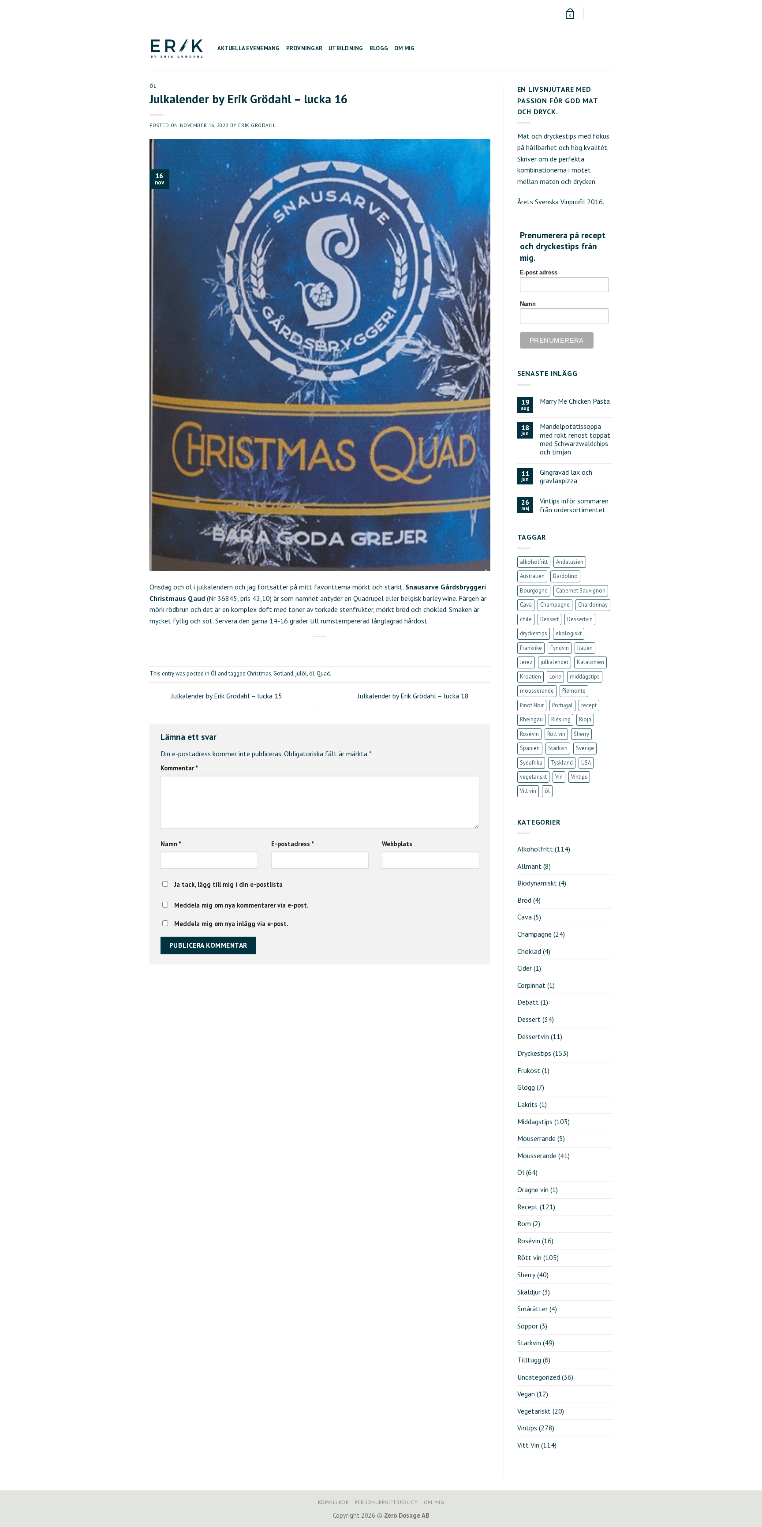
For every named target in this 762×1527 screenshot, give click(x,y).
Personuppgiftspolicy (386, 1502)
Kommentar (179, 768)
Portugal (562, 705)
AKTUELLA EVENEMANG (248, 48)
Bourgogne (534, 590)
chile (526, 619)
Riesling (561, 719)
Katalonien (590, 662)
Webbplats (397, 844)
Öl (152, 86)
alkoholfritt (534, 562)
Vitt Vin (528, 1445)
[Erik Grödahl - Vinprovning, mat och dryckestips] (176, 48)
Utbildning (346, 48)
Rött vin (556, 734)
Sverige (585, 748)
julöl (301, 673)
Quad (323, 673)
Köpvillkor (333, 1502)
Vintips (579, 776)
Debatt (528, 1002)
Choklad (529, 951)
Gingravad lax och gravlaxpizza (566, 476)
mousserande (537, 690)
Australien (532, 576)
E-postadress (292, 844)
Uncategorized (538, 1377)
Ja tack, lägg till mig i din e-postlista (227, 884)
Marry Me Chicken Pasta (575, 401)
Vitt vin (528, 791)
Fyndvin (559, 648)
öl (311, 673)
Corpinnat (531, 985)
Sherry (581, 734)
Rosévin (529, 734)
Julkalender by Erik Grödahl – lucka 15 (225, 695)
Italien (585, 648)
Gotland (283, 673)
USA (586, 762)
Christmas (259, 673)
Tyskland (562, 762)
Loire (555, 676)
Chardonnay (593, 604)
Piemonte (574, 690)
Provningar (304, 48)
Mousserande (537, 1155)
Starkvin (558, 748)
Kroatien (530, 676)
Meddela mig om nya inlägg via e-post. (231, 923)
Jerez (526, 662)
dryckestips (533, 633)
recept (589, 705)
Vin (559, 776)
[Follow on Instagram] (599, 13)
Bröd (524, 900)
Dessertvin (580, 619)
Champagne (555, 604)
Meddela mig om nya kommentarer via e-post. (241, 905)
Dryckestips (534, 1053)
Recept (527, 1206)
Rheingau (531, 719)
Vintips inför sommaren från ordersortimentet (574, 505)
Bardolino (565, 576)
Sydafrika (531, 762)
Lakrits (527, 1104)
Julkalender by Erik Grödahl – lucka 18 (414, 695)
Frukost (528, 1070)
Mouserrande (536, 1138)
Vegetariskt (534, 1411)
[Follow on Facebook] (591, 13)
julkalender (554, 662)
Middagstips (535, 1121)
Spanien (530, 748)
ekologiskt (569, 633)
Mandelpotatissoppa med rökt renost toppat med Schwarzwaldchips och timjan (575, 439)
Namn (171, 844)
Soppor (527, 1325)
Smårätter (532, 1308)
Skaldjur (529, 1291)
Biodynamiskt (537, 882)
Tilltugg (529, 1359)
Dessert (549, 619)
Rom (524, 1223)
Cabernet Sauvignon (580, 590)
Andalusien (569, 562)
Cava (526, 604)
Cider (524, 968)
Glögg (526, 1087)
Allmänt (529, 866)
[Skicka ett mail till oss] (608, 13)
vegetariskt (533, 776)
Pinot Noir (532, 705)
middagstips (585, 676)
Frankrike (531, 648)
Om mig (404, 48)
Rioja (585, 719)
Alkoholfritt (535, 848)
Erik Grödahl (257, 125)
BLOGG (379, 48)
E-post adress (538, 273)
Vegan (526, 1393)
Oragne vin (533, 1189)
